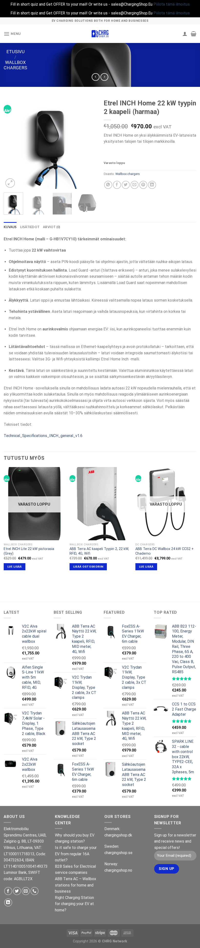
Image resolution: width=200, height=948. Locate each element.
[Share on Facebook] (117, 185)
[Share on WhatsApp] (108, 185)
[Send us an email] (26, 891)
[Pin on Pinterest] (143, 185)
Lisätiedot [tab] (30, 227)
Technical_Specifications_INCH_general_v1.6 (43, 435)
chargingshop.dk (118, 835)
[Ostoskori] (193, 33)
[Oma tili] (184, 33)
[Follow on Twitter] (17, 891)
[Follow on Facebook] (8, 891)
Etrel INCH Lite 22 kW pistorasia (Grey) (29, 551)
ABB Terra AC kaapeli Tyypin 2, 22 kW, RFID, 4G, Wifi (99, 551)
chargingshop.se (118, 852)
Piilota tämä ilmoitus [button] (171, 4)
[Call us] (34, 891)
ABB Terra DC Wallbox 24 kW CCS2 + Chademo (164, 551)
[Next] (88, 142)
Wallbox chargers (15, 65)
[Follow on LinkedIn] (8, 902)
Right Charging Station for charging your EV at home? (74, 903)
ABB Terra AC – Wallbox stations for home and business (75, 885)
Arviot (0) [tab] (51, 227)
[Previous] (11, 142)
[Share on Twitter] (126, 185)
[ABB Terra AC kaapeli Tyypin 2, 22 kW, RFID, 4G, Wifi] (100, 503)
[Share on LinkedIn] (152, 185)
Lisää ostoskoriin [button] (88, 566)
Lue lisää (14, 566)
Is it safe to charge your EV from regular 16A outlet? (76, 853)
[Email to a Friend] (134, 185)
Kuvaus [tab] (10, 227)
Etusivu (15, 51)
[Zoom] (10, 183)
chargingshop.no (118, 870)
